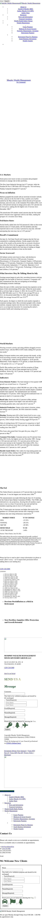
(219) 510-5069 (9, 668)
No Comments (21, 82)
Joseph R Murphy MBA (16, 797)
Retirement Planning (19, 821)
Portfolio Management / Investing (24, 819)
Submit (7, 729)
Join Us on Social (9, 673)
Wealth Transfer (18, 829)
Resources (7, 803)
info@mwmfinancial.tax (7, 846)
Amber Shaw (13, 801)
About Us (7, 795)
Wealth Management (10, 811)
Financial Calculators (15, 807)
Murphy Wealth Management (19, 80)
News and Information (16, 805)
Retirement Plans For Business (23, 825)
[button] (5, 569)
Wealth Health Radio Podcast (13, 809)
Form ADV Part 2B (16, 753)
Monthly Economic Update (21, 65)
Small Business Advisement (22, 827)
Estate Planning (18, 815)
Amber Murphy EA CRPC (17, 799)
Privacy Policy (28, 753)
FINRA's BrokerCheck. (13, 743)
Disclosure (7, 755)
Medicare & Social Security (22, 817)
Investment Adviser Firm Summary (15, 751)
